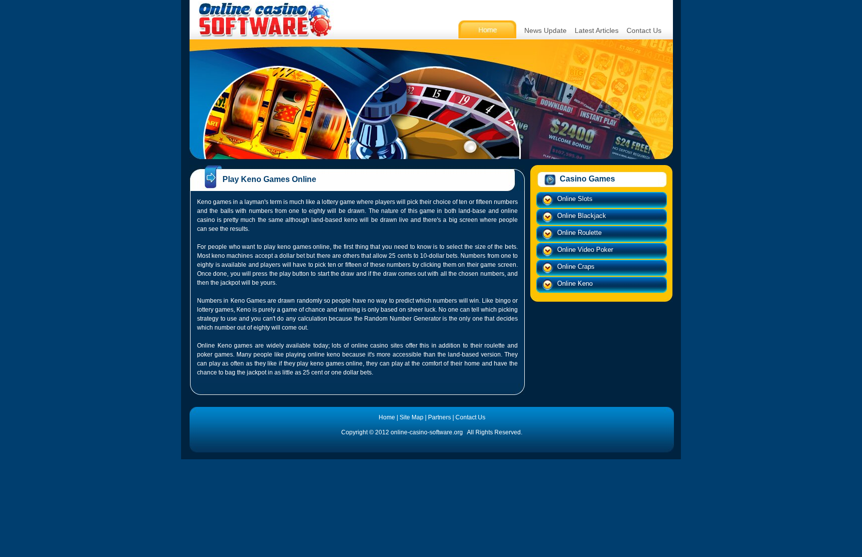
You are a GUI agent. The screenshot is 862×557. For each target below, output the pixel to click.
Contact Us (644, 30)
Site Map (412, 417)
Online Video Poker (585, 249)
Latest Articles (597, 30)
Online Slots (575, 198)
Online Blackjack (581, 215)
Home (387, 417)
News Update (545, 30)
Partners (439, 417)
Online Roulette (579, 232)
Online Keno (575, 283)
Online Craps (576, 266)
